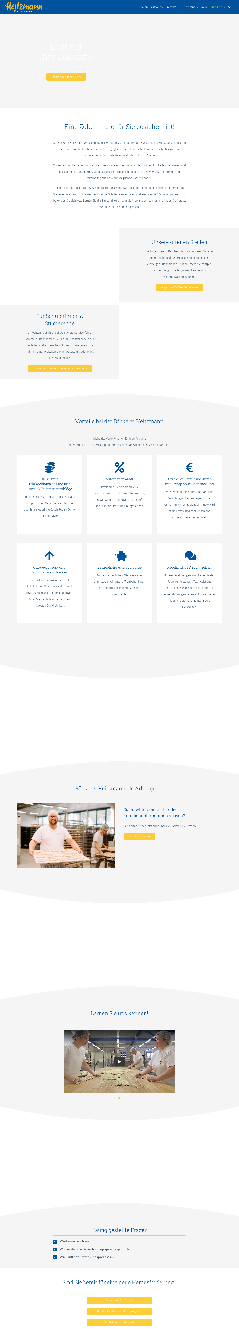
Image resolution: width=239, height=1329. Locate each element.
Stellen (113, 207)
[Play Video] (119, 1061)
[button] (119, 1241)
